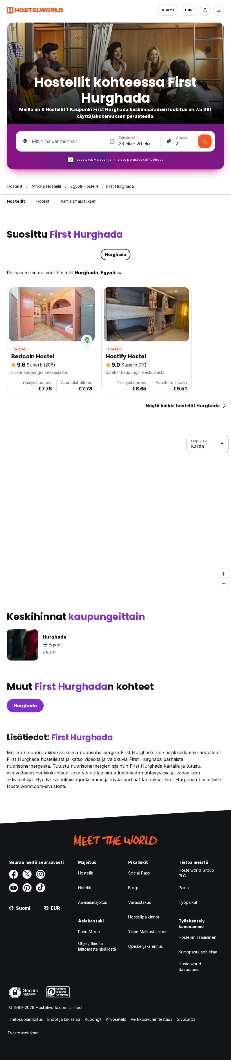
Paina (184, 887)
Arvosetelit (116, 1019)
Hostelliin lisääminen (197, 937)
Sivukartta (186, 1019)
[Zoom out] (223, 583)
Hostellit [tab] (16, 201)
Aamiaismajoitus (92, 902)
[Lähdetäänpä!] (205, 141)
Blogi (133, 887)
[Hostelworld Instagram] (40, 874)
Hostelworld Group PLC (196, 873)
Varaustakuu (139, 902)
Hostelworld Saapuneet (190, 966)
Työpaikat (188, 902)
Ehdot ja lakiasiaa (63, 1019)
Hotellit (84, 887)
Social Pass (139, 873)
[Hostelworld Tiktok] (40, 887)
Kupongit (93, 1019)
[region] (115, 512)
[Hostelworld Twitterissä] (27, 874)
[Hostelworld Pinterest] (27, 887)
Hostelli (20, 349)
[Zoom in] (223, 573)
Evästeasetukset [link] (23, 1032)
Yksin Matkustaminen (148, 931)
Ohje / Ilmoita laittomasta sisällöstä (97, 946)
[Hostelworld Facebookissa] (13, 874)
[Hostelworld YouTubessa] (13, 887)
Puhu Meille (89, 931)
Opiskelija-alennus (145, 946)
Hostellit (85, 873)
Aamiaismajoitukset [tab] (78, 201)
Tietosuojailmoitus (26, 1019)
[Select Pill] (205, 10)
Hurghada (25, 705)
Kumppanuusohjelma (198, 951)
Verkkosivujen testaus (151, 1019)
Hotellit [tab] (42, 201)
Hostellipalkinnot (143, 917)
